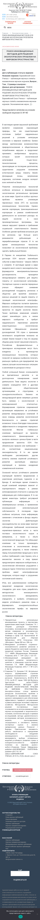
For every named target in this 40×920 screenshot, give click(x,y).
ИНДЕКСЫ (20, 799)
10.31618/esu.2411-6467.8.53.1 (15, 19)
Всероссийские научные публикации (18, 846)
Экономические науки (10, 46)
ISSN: (4, 14)
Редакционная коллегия (14, 828)
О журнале (9, 815)
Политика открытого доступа (15, 821)
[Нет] (37, 914)
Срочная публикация (27, 22)
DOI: (3, 19)
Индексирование (11, 819)
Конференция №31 (22, 776)
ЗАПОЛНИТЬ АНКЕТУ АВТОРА (20, 797)
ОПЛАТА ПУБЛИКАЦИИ (20, 794)
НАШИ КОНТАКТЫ (8, 851)
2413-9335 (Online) (12, 17)
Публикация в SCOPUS (10, 22)
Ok (21, 917)
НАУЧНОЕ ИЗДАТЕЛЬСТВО (11, 813)
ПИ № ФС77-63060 (25, 10)
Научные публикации (13, 823)
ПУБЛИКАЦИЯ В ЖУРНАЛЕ (11, 830)
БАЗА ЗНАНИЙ (7, 838)
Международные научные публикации (18, 844)
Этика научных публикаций (14, 817)
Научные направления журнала (16, 825)
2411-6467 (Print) (11, 14)
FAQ (7, 848)
